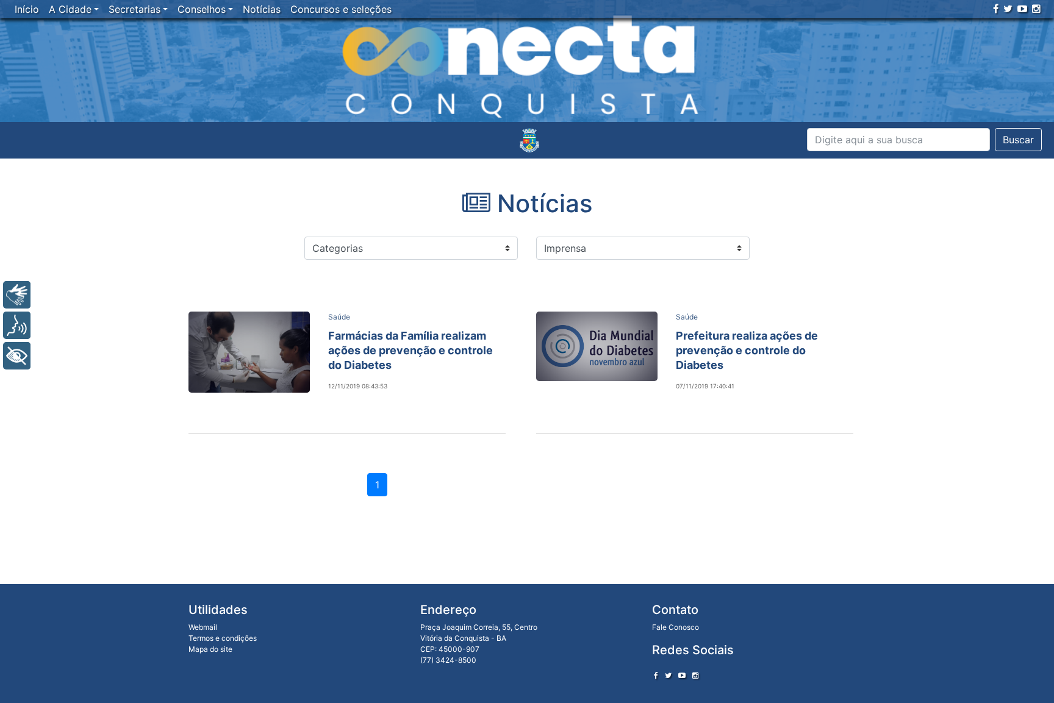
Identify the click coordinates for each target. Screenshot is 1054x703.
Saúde (339, 316)
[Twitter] (1008, 8)
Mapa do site (210, 649)
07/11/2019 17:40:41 (705, 386)
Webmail (202, 627)
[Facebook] (995, 8)
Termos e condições (222, 638)
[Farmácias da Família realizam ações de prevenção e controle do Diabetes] (249, 352)
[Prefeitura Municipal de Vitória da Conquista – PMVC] (529, 140)
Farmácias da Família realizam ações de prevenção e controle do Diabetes (410, 350)
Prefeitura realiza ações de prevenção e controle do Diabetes (747, 350)
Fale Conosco (675, 627)
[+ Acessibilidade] (16, 355)
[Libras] (16, 295)
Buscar (1018, 140)
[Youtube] (1022, 8)
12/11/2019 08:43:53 (357, 386)
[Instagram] (1036, 8)
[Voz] (16, 325)
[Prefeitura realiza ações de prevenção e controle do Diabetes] (597, 346)
